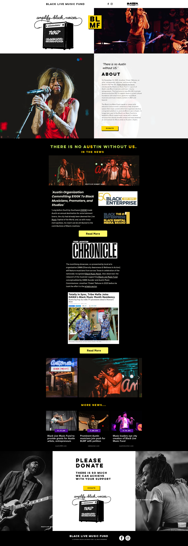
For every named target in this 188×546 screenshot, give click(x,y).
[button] (61, 430)
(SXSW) (83, 210)
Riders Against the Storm (125, 84)
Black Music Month (93, 273)
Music (54, 219)
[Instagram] (111, 4)
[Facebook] (108, 4)
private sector (91, 286)
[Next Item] (138, 378)
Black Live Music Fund (107, 277)
